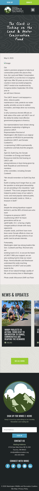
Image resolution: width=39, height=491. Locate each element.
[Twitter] (13, 466)
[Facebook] (7, 466)
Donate (29, 2)
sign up (19, 436)
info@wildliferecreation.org (19, 452)
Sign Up (10, 2)
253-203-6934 (19, 455)
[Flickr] (24, 466)
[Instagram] (19, 466)
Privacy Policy (23, 489)
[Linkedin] (30, 466)
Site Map (14, 489)
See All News (20, 361)
